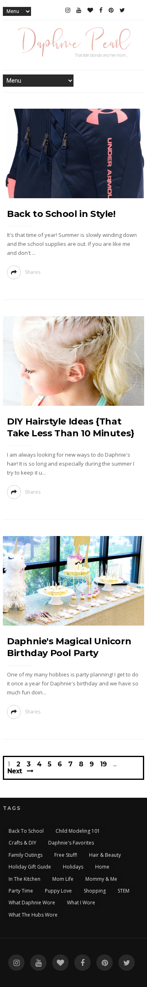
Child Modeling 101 (78, 830)
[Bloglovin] (90, 10)
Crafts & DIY (22, 842)
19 (103, 764)
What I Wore (81, 902)
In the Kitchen (24, 878)
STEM (123, 890)
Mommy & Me (101, 878)
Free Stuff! (65, 854)
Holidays (73, 866)
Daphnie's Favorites (71, 842)
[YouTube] (78, 10)
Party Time (21, 890)
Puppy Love (58, 890)
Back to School (26, 830)
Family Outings (25, 854)
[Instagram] (67, 10)
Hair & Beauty (105, 854)
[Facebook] (100, 10)
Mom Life (63, 878)
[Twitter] (122, 10)
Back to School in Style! (61, 213)
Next (14, 771)
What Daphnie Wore (32, 902)
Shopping (95, 890)
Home (102, 866)
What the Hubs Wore (33, 914)
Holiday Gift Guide (30, 866)
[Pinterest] (111, 10)
